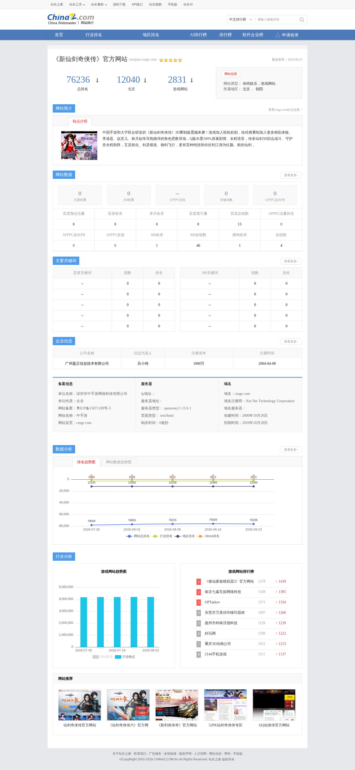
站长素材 (97, 4)
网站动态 (215, 753)
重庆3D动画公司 (218, 644)
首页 (59, 34)
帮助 (227, 753)
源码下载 (119, 4)
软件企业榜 (252, 34)
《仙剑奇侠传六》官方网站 (128, 726)
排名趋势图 (86, 462)
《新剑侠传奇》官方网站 (177, 725)
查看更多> (291, 175)
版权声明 (185, 753)
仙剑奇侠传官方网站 (79, 725)
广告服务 (155, 753)
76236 (79, 79)
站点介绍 (80, 121)
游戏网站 (180, 89)
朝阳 (259, 89)
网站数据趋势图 (119, 462)
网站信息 (231, 74)
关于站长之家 (122, 753)
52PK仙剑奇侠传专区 (225, 725)
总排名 (82, 89)
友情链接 (170, 753)
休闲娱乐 (250, 84)
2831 (177, 79)
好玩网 (210, 633)
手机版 (237, 753)
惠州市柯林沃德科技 (221, 623)
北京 (131, 89)
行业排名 (94, 34)
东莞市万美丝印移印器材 (225, 613)
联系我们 (140, 753)
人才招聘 (200, 753)
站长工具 (75, 4)
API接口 (137, 4)
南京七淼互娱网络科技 (223, 592)
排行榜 (225, 34)
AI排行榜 (198, 34)
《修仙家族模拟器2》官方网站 (229, 581)
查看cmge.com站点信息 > (285, 110)
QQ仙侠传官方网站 (274, 725)
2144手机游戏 (216, 654)
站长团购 (155, 4)
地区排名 (151, 34)
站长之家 (57, 4)
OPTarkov (212, 602)
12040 (128, 79)
